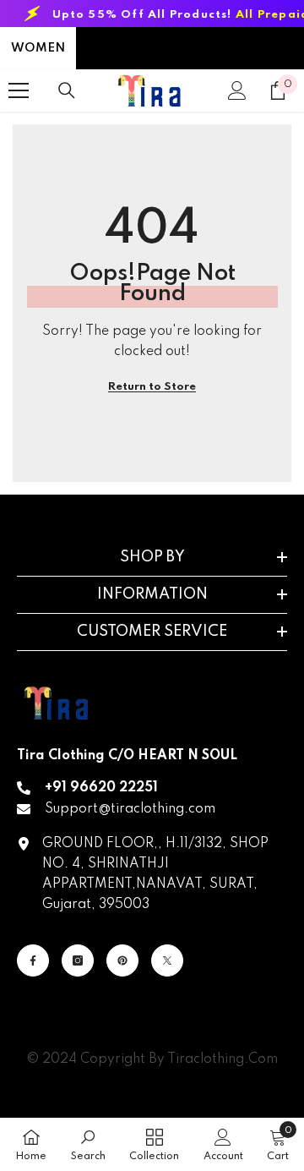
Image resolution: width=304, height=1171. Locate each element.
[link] (88, 1144)
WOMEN (38, 48)
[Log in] (237, 90)
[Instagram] (78, 960)
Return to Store (152, 386)
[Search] (67, 90)
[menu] (18, 90)
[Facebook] (33, 960)
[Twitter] (167, 960)
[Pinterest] (122, 960)
